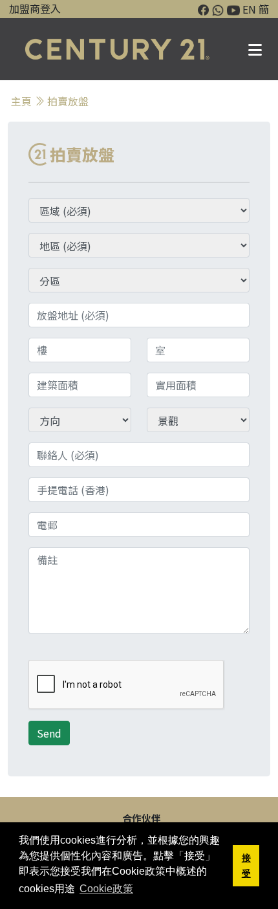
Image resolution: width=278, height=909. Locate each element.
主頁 (21, 101)
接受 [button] (246, 866)
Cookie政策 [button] (106, 888)
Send (49, 733)
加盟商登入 (35, 8)
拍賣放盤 (68, 101)
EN (249, 9)
